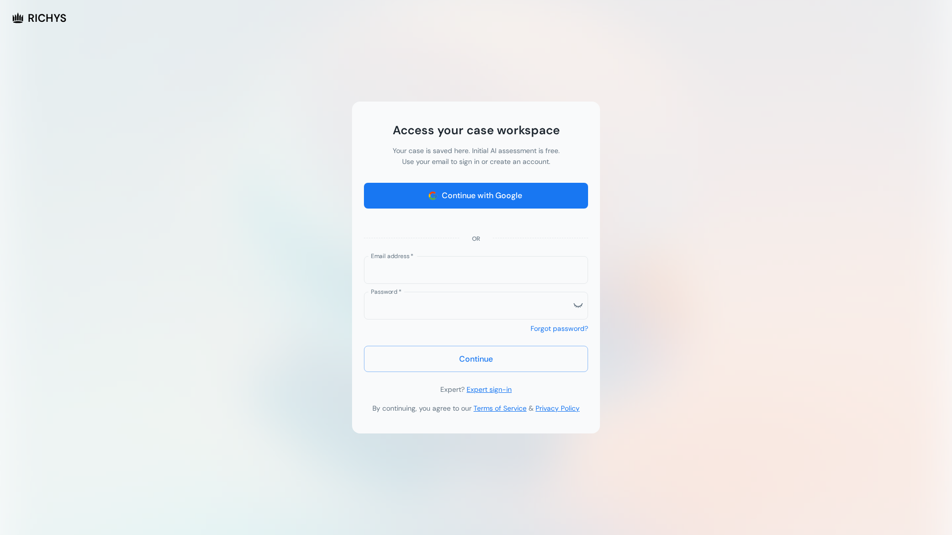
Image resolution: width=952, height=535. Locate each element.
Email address (392, 256)
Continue (476, 359)
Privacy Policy (558, 408)
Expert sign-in (489, 389)
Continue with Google (482, 195)
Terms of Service (500, 408)
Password (386, 291)
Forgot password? (559, 328)
